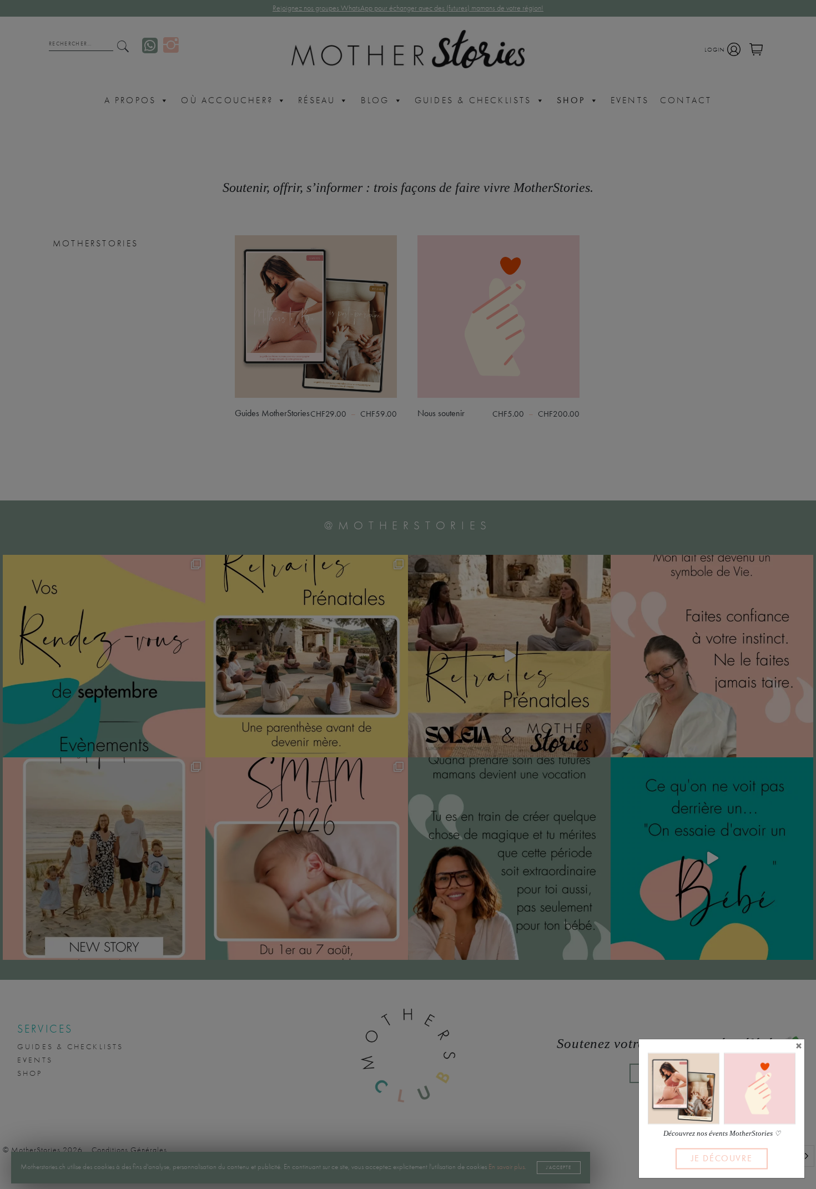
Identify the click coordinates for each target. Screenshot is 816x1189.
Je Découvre (722, 1158)
